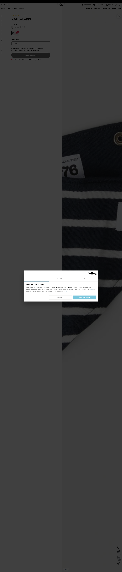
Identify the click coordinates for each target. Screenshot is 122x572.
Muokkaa (59, 297)
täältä (91, 289)
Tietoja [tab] (86, 279)
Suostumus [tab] (36, 279)
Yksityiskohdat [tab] (61, 279)
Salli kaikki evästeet (84, 297)
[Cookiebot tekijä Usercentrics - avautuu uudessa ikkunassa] (89, 273)
